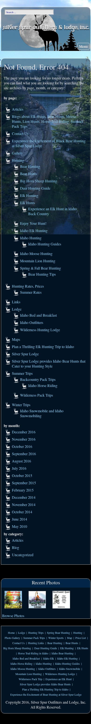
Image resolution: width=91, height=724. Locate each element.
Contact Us (20, 133)
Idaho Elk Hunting (34, 230)
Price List (80, 638)
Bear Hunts (28, 173)
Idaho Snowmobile (69, 669)
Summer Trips (22, 373)
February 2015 (23, 490)
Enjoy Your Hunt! (33, 223)
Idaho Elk (48, 658)
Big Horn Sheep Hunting (38, 180)
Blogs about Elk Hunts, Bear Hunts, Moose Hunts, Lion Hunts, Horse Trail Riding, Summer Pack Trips (47, 121)
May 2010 (19, 526)
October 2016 (22, 446)
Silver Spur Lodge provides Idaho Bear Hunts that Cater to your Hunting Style (48, 363)
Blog (15, 547)
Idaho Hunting (31, 237)
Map (69, 638)
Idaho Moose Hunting (36, 253)
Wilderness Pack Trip (30, 679)
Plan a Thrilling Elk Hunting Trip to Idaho (43, 346)
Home (11, 632)
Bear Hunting (30, 166)
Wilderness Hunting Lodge (40, 329)
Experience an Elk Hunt (59, 679)
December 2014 (23, 497)
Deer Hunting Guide (35, 188)
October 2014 (22, 511)
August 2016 (21, 460)
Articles (17, 109)
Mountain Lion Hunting (37, 260)
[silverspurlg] (13, 600)
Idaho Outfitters (31, 322)
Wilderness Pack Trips (36, 395)
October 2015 (22, 475)
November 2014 (23, 504)
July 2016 (19, 468)
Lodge (16, 309)
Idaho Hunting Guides (44, 243)
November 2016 (23, 439)
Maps (16, 339)
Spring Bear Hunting (58, 632)
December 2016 (23, 431)
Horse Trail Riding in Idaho (33, 653)
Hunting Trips (36, 632)
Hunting (18, 160)
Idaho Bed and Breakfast (38, 315)
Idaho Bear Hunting (63, 653)
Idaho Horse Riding (42, 385)
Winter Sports (56, 638)
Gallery (17, 152)
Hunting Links (36, 643)
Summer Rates (31, 292)
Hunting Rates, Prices (28, 286)
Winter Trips (21, 404)
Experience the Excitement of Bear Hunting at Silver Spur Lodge (45, 694)
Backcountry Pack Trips (38, 379)
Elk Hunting (29, 195)
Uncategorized (22, 554)
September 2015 (24, 482)
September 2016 (24, 453)
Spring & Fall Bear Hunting (40, 268)
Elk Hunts (27, 202)
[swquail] (61, 600)
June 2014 (19, 519)
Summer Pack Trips (34, 638)
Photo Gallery (12, 638)
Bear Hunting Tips (42, 274)
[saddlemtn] (37, 600)
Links (16, 301)
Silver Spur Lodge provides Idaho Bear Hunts (45, 684)
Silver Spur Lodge (25, 353)
